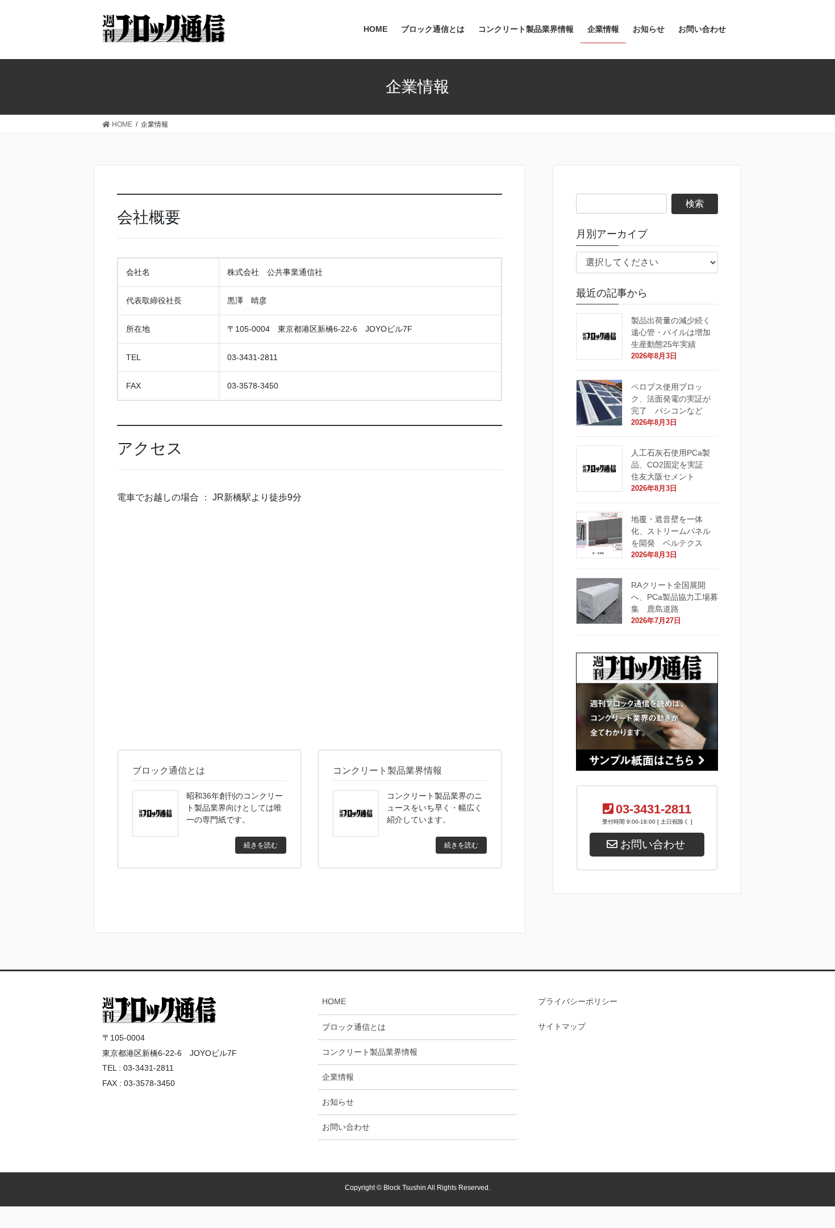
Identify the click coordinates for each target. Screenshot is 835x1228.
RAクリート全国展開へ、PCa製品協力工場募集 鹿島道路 (674, 596)
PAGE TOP (803, 1030)
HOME (334, 1001)
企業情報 (338, 1076)
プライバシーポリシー (577, 1001)
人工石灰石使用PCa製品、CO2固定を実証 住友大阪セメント (671, 464)
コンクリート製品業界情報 (370, 1051)
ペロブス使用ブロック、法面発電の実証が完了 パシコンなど (675, 398)
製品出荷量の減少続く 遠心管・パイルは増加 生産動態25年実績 (675, 332)
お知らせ (338, 1101)
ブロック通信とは (354, 1026)
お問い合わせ (346, 1126)
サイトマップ (562, 1026)
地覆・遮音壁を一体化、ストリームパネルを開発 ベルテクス (675, 531)
